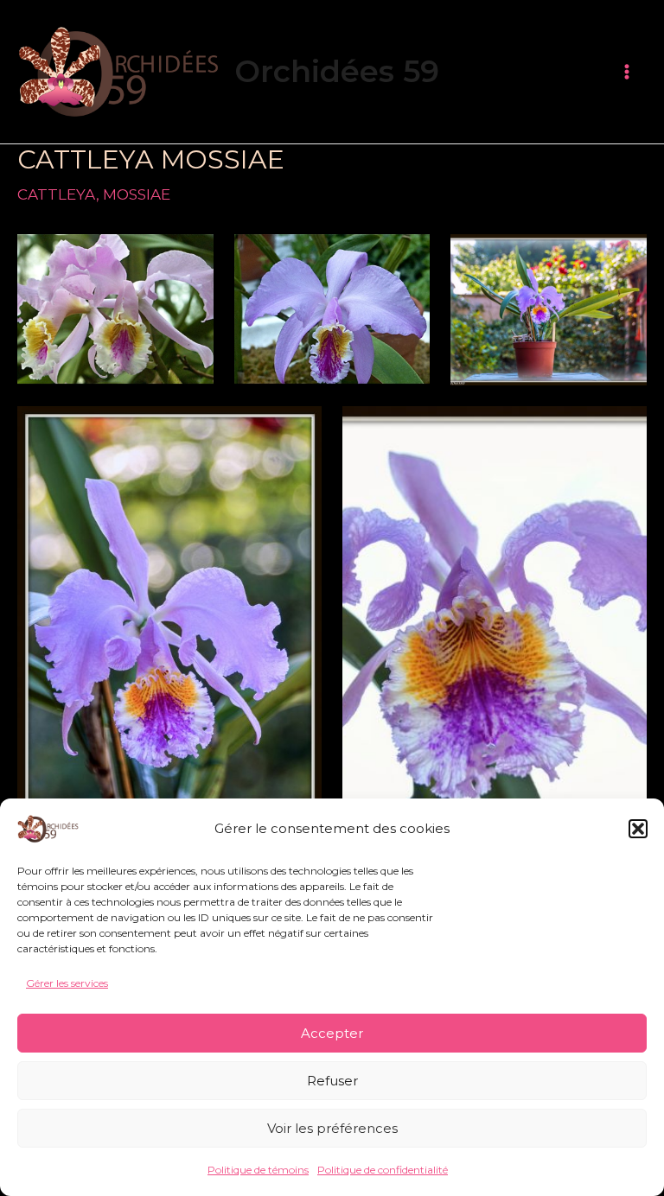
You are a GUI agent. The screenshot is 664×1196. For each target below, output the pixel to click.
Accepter (332, 1033)
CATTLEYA (56, 194)
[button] (638, 828)
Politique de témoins (258, 1169)
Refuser (332, 1080)
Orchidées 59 (336, 71)
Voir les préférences (332, 1128)
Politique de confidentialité (382, 1169)
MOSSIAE (136, 194)
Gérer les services (67, 983)
